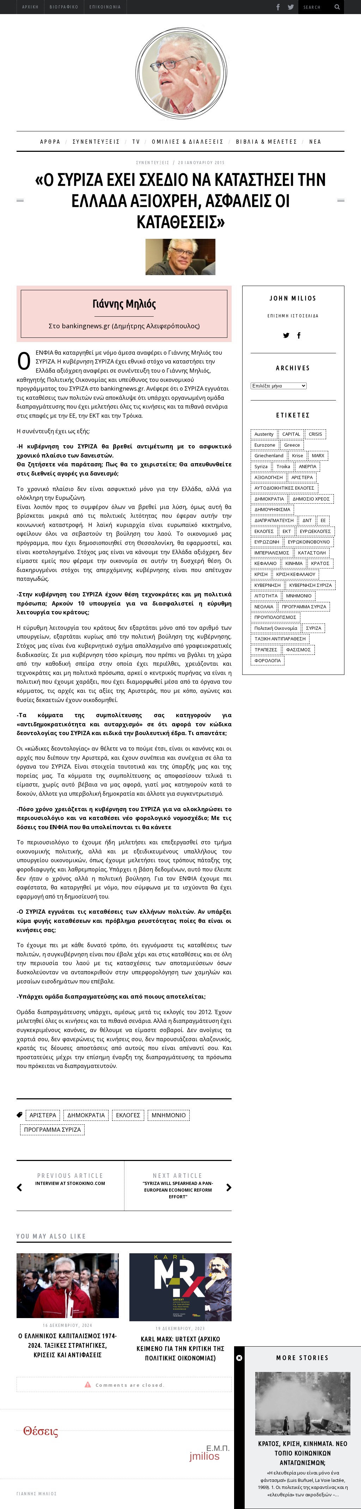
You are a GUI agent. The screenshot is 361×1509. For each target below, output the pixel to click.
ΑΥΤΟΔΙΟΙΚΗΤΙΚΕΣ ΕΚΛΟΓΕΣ (284, 488)
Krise (297, 455)
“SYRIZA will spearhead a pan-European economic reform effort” (178, 1186)
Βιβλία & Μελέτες (267, 141)
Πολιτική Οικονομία (276, 628)
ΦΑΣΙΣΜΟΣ (298, 649)
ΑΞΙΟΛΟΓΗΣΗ (269, 477)
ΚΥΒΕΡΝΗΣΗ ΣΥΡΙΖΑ (310, 585)
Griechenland (269, 455)
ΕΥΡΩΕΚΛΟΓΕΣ (315, 531)
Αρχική (30, 7)
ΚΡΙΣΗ (261, 574)
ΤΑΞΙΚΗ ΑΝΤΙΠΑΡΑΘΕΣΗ (280, 638)
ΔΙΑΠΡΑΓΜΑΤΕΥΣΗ (274, 520)
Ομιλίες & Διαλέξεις (188, 141)
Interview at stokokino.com (70, 1179)
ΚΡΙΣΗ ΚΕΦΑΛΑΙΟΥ (295, 574)
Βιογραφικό (64, 7)
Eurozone (265, 445)
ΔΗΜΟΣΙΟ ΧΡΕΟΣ (311, 499)
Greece (292, 445)
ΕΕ (323, 520)
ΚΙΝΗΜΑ (294, 563)
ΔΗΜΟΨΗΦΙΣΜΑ (272, 509)
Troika (283, 466)
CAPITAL (291, 434)
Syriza (261, 466)
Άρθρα (50, 141)
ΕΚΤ (287, 531)
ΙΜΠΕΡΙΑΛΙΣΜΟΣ (272, 552)
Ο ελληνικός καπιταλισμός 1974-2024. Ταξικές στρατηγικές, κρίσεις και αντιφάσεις (67, 1345)
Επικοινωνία (105, 7)
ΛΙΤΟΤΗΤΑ (266, 595)
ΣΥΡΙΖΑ (313, 628)
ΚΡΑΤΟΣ (320, 563)
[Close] (239, 1358)
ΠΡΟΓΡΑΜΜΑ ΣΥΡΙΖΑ (52, 1130)
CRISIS (315, 434)
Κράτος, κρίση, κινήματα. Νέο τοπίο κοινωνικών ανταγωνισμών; (303, 1453)
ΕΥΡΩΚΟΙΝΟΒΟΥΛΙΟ (309, 542)
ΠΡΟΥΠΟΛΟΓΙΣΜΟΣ (275, 617)
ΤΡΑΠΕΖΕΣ (266, 649)
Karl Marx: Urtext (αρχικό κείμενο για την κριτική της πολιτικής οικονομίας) (180, 1348)
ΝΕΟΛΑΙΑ (264, 606)
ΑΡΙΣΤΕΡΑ (43, 1115)
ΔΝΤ (307, 520)
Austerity (264, 434)
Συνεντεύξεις (97, 141)
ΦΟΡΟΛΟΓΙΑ (268, 660)
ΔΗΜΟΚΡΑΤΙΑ (86, 1115)
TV (136, 141)
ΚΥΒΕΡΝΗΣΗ (268, 585)
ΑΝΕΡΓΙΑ (307, 466)
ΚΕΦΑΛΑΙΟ (266, 563)
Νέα (315, 141)
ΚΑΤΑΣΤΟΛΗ (312, 552)
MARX (318, 455)
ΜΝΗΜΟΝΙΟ (169, 1115)
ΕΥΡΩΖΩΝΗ (267, 542)
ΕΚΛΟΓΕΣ (128, 1115)
